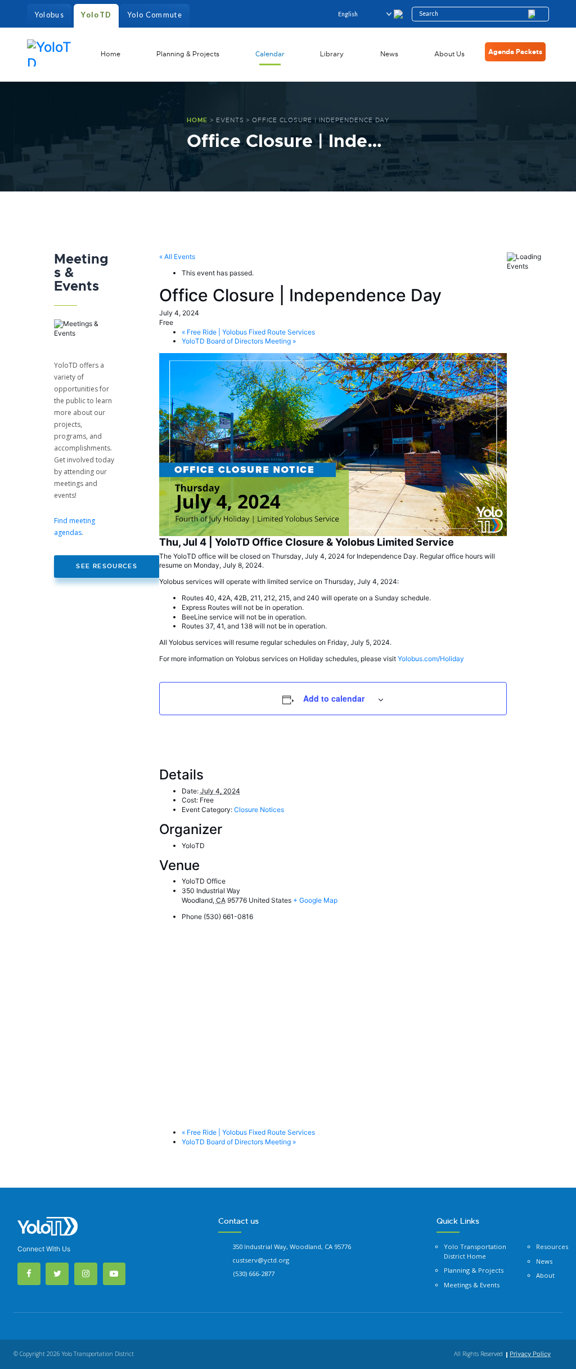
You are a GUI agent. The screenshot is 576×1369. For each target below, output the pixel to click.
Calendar (270, 54)
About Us (449, 54)
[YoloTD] (52, 52)
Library (332, 54)
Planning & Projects (187, 54)
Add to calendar (333, 698)
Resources (552, 1246)
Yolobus (49, 14)
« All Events (177, 256)
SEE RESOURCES (106, 566)
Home (110, 54)
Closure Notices (259, 809)
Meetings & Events (472, 1285)
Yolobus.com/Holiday (431, 658)
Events (230, 120)
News (389, 54)
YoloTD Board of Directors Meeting (239, 341)
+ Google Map (315, 900)
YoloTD (96, 14)
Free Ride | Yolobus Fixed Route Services (248, 332)
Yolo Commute (154, 14)
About (545, 1275)
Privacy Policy (530, 1354)
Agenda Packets (515, 51)
